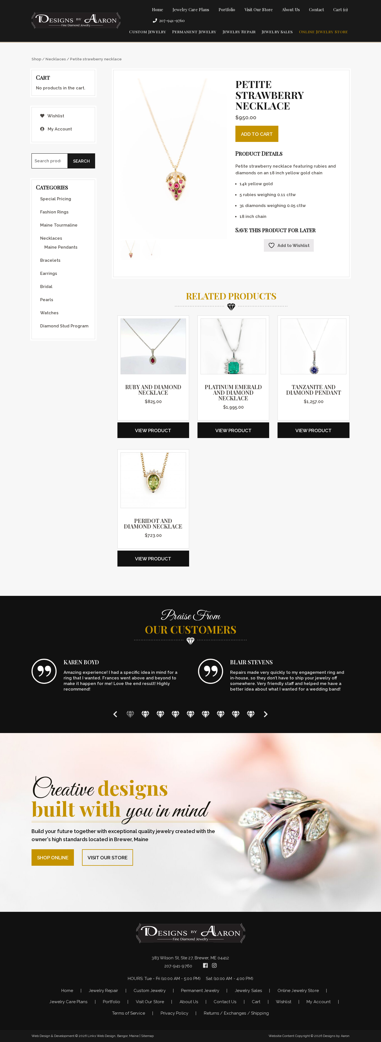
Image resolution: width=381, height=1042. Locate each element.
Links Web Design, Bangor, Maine (113, 1036)
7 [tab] (220, 714)
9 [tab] (250, 714)
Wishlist (55, 115)
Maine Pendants (61, 247)
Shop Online (52, 857)
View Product (153, 430)
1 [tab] (130, 714)
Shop (36, 59)
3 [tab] (160, 714)
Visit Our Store (259, 9)
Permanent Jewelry (194, 31)
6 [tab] (205, 714)
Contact (316, 9)
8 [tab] (235, 714)
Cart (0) (340, 9)
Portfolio (227, 9)
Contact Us (225, 1001)
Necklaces (55, 59)
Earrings (48, 273)
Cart (256, 1001)
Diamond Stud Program (64, 326)
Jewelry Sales (277, 31)
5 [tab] (190, 714)
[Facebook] (206, 965)
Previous (115, 713)
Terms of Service (128, 1013)
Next (266, 713)
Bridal (46, 286)
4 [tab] (175, 714)
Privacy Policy (174, 1013)
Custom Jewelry (147, 31)
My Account (59, 129)
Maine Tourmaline (59, 225)
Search (81, 161)
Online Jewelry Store (323, 31)
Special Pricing (55, 198)
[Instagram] (214, 965)
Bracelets (50, 260)
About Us (291, 9)
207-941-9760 (172, 20)
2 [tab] (145, 714)
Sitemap (147, 1036)
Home (157, 9)
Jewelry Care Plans (191, 9)
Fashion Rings (54, 212)
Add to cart (257, 134)
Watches (49, 312)
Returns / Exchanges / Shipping (236, 1013)
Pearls (46, 299)
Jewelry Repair (239, 31)
